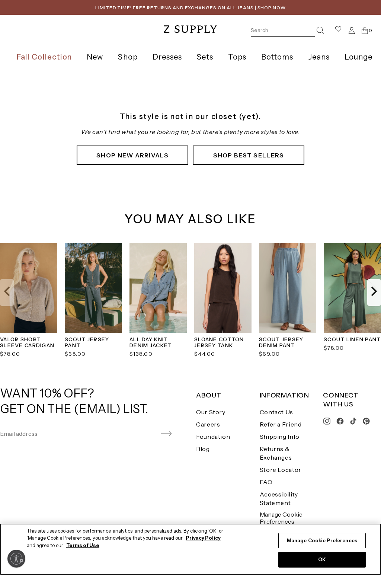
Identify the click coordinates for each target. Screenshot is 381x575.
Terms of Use (82, 545)
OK (322, 559)
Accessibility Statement (279, 499)
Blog (203, 449)
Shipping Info (280, 436)
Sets (205, 56)
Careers (208, 424)
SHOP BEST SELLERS (248, 155)
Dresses (167, 56)
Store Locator (280, 469)
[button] (7, 292)
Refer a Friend (281, 424)
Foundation (213, 436)
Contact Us (276, 412)
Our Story (210, 412)
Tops (237, 56)
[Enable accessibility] (16, 559)
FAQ (266, 482)
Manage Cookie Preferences (281, 518)
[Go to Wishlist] (338, 30)
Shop (127, 56)
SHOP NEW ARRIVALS (132, 155)
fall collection (44, 56)
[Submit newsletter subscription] (148, 433)
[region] (190, 549)
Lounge (358, 56)
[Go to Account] (352, 30)
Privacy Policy (203, 538)
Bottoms (277, 56)
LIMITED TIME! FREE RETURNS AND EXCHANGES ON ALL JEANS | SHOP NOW (190, 7)
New (95, 56)
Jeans (319, 56)
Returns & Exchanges (276, 453)
